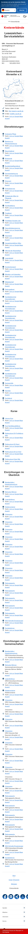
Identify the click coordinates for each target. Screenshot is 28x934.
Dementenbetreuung (11, 173)
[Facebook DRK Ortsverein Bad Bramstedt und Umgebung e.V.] (4, 896)
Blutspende (8, 158)
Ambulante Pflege (10, 134)
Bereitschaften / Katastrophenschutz (11, 483)
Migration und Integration (13, 274)
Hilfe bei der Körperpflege (13, 251)
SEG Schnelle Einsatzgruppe (14, 621)
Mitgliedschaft (9, 282)
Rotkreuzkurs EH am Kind (13, 452)
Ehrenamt (8, 181)
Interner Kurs (9, 418)
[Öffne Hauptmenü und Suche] (25, 16)
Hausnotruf (8, 236)
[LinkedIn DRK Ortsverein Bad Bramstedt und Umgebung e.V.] (10, 896)
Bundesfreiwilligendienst (12, 166)
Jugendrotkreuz (10, 499)
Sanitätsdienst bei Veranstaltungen (10, 298)
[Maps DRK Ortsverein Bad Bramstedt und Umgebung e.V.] (22, 896)
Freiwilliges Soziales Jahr (13, 221)
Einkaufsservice (10, 189)
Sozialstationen (10, 628)
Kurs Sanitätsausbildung (12, 426)
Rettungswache (10, 583)
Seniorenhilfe (9, 383)
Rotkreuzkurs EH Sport (12, 444)
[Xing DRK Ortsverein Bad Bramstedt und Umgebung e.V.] (16, 896)
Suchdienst (8, 398)
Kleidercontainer (10, 507)
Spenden (8, 391)
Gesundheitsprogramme (12, 228)
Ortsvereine (8, 514)
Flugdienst (8, 213)
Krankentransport (10, 267)
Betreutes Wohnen (11, 492)
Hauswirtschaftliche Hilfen (13, 243)
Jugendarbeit (9, 258)
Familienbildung (10, 206)
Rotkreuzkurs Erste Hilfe (12, 459)
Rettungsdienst (9, 289)
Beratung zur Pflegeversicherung (11, 142)
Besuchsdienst (9, 151)
